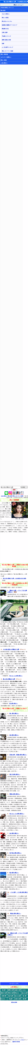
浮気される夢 (17, 993)
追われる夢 (25, 993)
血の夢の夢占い (14, 833)
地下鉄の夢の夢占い (15, 853)
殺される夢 (18, 996)
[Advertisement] (11, 88)
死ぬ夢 (10, 999)
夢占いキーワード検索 (18, 496)
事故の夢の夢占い (15, 913)
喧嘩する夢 (11, 990)
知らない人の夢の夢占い (16, 675)
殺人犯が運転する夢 (9, 679)
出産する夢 (18, 999)
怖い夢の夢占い (14, 713)
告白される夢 (3, 999)
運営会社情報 (14, 1002)
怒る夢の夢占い (13, 703)
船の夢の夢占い (14, 872)
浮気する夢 (11, 993)
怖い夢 (24, 996)
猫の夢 (24, 999)
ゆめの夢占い (4, 496)
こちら (22, 1039)
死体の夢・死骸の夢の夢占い (18, 754)
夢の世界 (10, 496)
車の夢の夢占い (14, 735)
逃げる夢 (10, 996)
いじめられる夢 (24, 990)
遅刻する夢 (4, 993)
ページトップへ (14, 983)
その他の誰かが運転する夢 (11, 649)
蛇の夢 (4, 990)
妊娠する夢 (18, 990)
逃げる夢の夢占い (14, 774)
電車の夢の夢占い (14, 794)
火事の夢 (3, 996)
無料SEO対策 (16, 1041)
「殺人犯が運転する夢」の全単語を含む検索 (14, 578)
